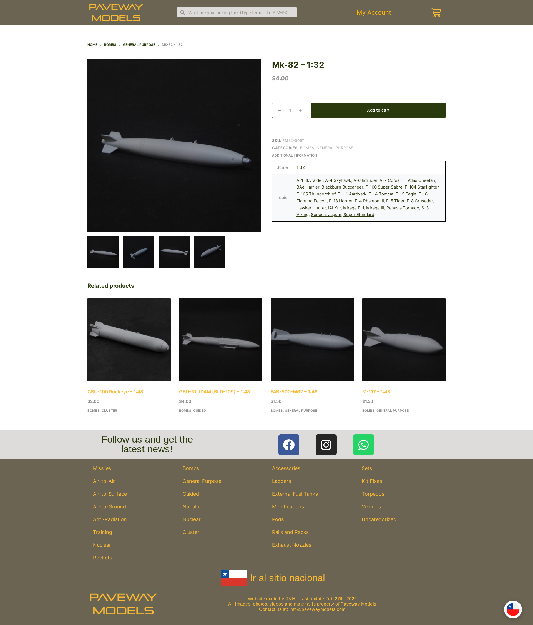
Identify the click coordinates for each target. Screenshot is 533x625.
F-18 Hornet (341, 201)
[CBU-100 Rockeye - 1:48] (129, 339)
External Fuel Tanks (295, 494)
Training (102, 532)
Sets (367, 468)
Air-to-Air (104, 481)
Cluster (109, 410)
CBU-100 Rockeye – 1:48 (115, 392)
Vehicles (371, 506)
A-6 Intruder (365, 180)
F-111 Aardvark (352, 194)
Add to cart (378, 110)
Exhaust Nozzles (291, 545)
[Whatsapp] (363, 444)
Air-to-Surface (110, 494)
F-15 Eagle (406, 194)
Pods (278, 519)
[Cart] (435, 12)
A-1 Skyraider (309, 180)
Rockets (102, 558)
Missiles (102, 468)
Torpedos (373, 494)
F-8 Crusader (420, 201)
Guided (199, 410)
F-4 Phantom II (369, 201)
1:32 (300, 167)
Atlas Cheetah (421, 180)
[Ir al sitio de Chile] (513, 609)
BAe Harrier (307, 187)
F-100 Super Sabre (384, 187)
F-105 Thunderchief (315, 194)
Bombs (307, 147)
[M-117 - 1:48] (404, 339)
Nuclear (102, 545)
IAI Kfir (334, 207)
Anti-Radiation (110, 519)
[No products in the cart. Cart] (435, 12)
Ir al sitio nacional (287, 577)
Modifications (288, 506)
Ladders (281, 481)
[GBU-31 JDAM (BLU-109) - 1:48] (220, 339)
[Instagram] (326, 444)
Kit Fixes (372, 481)
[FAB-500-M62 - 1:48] (312, 339)
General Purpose (334, 147)
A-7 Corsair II (392, 180)
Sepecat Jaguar (326, 214)
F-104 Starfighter (422, 187)
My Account (374, 12)
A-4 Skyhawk (338, 180)
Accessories (286, 468)
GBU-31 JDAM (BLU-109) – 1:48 (214, 392)
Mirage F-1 (353, 207)
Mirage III (375, 207)
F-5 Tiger (395, 201)
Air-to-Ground (109, 506)
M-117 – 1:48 (376, 392)
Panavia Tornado (402, 207)
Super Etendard (358, 214)
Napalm (192, 506)
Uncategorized (379, 519)
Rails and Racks (290, 532)
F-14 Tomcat (381, 194)
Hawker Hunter (311, 207)
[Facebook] (289, 444)
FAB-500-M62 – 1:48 (294, 392)
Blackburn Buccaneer (342, 187)
